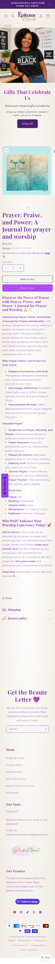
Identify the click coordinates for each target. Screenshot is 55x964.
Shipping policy (38, 945)
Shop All (27, 123)
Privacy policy (40, 940)
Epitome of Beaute (25, 937)
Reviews (5, 485)
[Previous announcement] (5, 4)
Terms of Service (15, 779)
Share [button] (8, 598)
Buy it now (27, 287)
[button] (6, 16)
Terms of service (20, 945)
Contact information (29, 950)
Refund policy (24, 940)
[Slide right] (34, 207)
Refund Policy (14, 771)
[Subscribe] (45, 729)
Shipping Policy (15, 758)
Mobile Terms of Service (20, 785)
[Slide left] (20, 207)
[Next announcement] (49, 4)
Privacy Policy (14, 765)
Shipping (6, 248)
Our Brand (12, 792)
